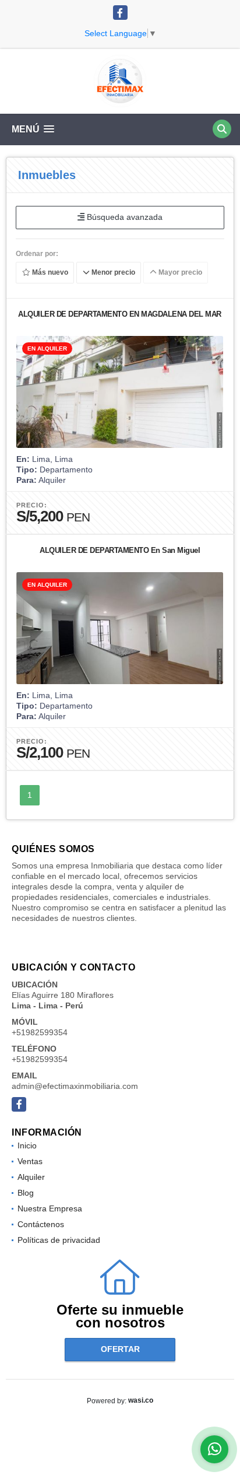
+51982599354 (40, 1032)
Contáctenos (40, 1224)
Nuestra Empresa (49, 1208)
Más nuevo (49, 272)
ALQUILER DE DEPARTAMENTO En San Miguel (120, 550)
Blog (25, 1192)
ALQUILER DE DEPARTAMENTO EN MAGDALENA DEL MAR (119, 314)
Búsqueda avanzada (123, 217)
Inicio (27, 1145)
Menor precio (112, 272)
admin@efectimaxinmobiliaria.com (75, 1086)
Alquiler (31, 1177)
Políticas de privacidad (58, 1240)
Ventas (30, 1161)
